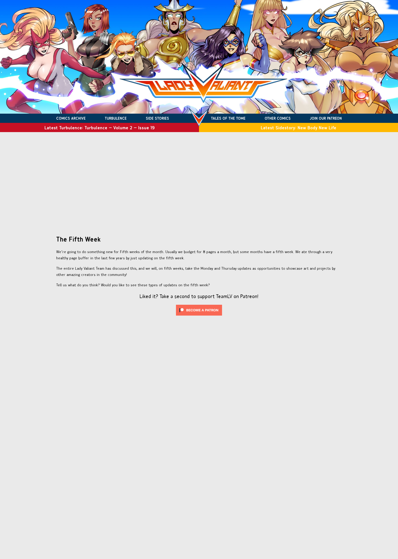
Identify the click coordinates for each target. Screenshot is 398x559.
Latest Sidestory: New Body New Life (298, 127)
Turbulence (116, 118)
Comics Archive (71, 118)
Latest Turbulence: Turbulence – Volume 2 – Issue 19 (99, 127)
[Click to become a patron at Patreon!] (199, 316)
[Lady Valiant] (199, 118)
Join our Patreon (326, 118)
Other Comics (278, 118)
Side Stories (157, 118)
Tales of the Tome (228, 118)
